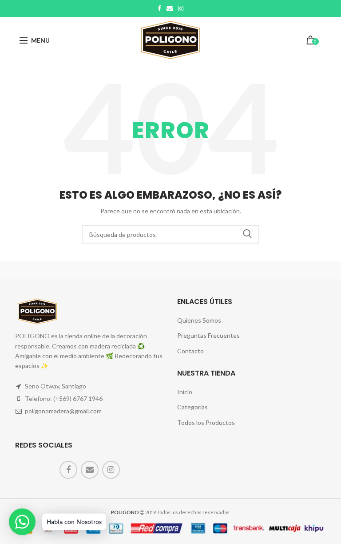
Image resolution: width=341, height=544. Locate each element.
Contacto (190, 351)
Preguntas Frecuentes (208, 335)
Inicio (184, 392)
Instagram (180, 8)
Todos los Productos (206, 422)
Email (169, 8)
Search (247, 234)
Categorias (192, 407)
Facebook (159, 8)
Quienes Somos (199, 320)
